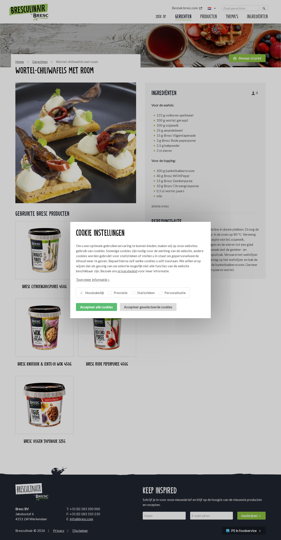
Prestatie (120, 293)
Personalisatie (175, 293)
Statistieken (146, 293)
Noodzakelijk (94, 293)
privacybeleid (127, 271)
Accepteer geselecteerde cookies (148, 307)
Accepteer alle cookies (96, 307)
